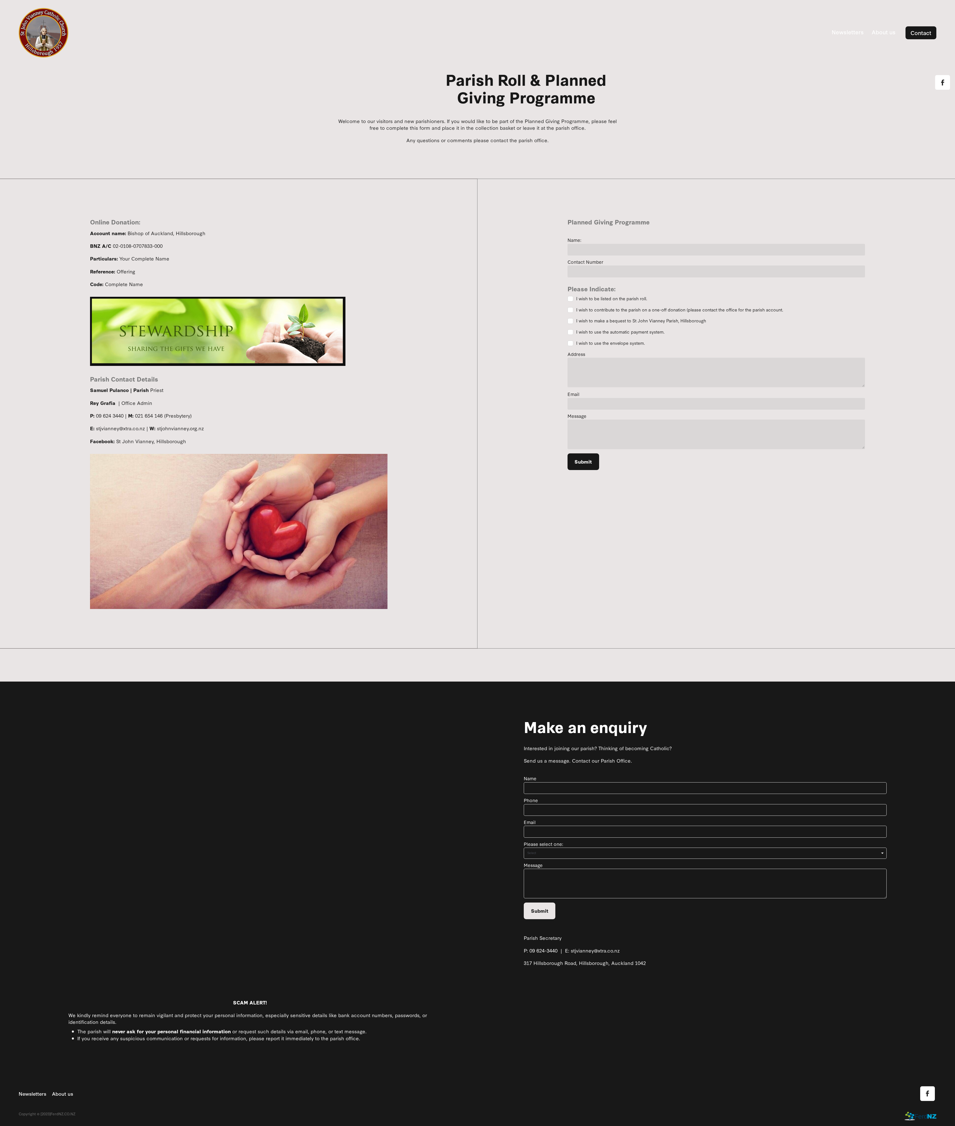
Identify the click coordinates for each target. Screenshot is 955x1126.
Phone (531, 800)
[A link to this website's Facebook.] (942, 82)
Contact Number (585, 262)
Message (577, 416)
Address (576, 354)
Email (573, 394)
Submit (583, 461)
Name (530, 778)
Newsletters (848, 32)
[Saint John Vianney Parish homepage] (110, 33)
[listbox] (705, 853)
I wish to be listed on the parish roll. (611, 299)
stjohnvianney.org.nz (180, 428)
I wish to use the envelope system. (610, 343)
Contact (920, 33)
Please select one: (543, 844)
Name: (574, 240)
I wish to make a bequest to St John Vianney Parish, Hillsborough (641, 321)
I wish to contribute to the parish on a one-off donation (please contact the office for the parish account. (679, 310)
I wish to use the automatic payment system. (620, 332)
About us (884, 32)
